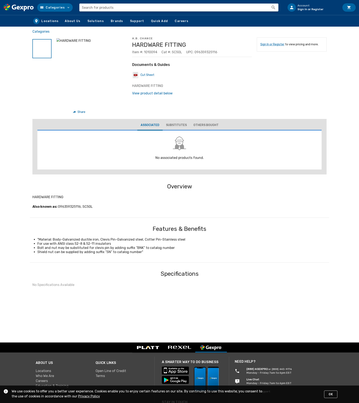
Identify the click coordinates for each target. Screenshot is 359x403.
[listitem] (312, 7)
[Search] (273, 7)
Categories (40, 31)
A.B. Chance (142, 38)
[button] (55, 7)
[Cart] (349, 7)
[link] (62, 370)
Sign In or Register (272, 44)
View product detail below (152, 93)
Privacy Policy (89, 396)
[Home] (18, 7)
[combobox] (178, 7)
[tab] (150, 126)
